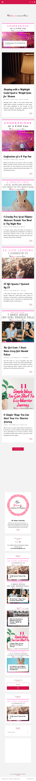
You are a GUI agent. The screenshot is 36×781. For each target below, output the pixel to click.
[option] (18, 35)
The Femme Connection (13, 778)
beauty (23, 226)
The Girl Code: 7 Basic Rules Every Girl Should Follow (16, 351)
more (18, 529)
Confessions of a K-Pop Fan (17, 156)
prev (3, 36)
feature (21, 159)
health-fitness (23, 99)
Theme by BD (30, 778)
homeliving (23, 424)
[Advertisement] (18, 468)
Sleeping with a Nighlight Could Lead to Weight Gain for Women (17, 93)
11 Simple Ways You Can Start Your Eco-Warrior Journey (16, 418)
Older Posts (18, 449)
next (33, 36)
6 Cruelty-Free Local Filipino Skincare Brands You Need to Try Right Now (18, 220)
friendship (25, 357)
